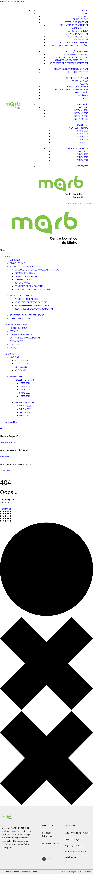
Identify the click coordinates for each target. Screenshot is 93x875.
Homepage (5, 509)
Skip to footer (20, 1)
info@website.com (8, 442)
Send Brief (4, 456)
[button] (57, 7)
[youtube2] (1, 428)
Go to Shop (5, 470)
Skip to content (7, 1)
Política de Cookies (50, 843)
